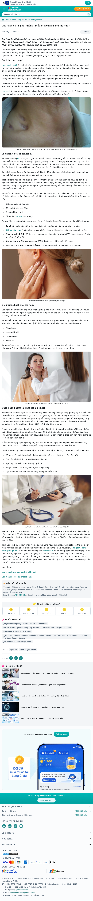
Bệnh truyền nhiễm (35, 20)
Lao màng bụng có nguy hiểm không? (19, 572)
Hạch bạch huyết (9, 65)
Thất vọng (11, 613)
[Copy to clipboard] (21, 658)
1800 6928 (20, 595)
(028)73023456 (22, 890)
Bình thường (46, 613)
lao (18, 158)
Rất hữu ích (82, 613)
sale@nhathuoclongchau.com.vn (22, 893)
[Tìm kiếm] (89, 14)
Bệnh (25, 20)
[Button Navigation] (4, 9)
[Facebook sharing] (11, 658)
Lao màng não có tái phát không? (17, 577)
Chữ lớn (86, 32)
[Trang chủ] (3, 20)
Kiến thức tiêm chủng (13, 20)
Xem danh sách (46, 800)
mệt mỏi (18, 216)
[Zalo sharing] (16, 658)
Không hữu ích (28, 613)
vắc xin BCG (48, 550)
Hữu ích (64, 613)
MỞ (88, 3)
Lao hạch (6, 91)
